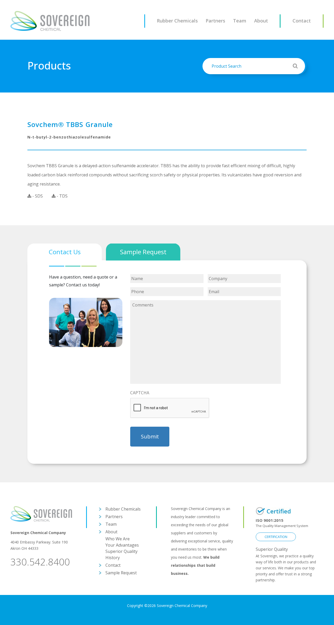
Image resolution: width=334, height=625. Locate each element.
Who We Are (117, 539)
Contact (302, 21)
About (261, 21)
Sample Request (121, 573)
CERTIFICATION (276, 536)
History (112, 557)
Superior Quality (121, 551)
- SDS (37, 196)
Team (239, 21)
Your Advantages (122, 545)
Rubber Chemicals (177, 21)
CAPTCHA (139, 393)
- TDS (62, 196)
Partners (215, 21)
